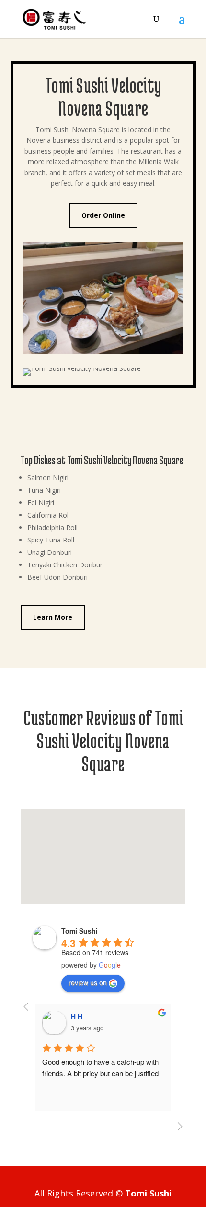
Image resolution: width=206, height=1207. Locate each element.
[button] (106, 846)
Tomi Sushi (148, 1193)
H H (76, 1016)
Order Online (103, 215)
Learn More (52, 616)
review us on (88, 982)
